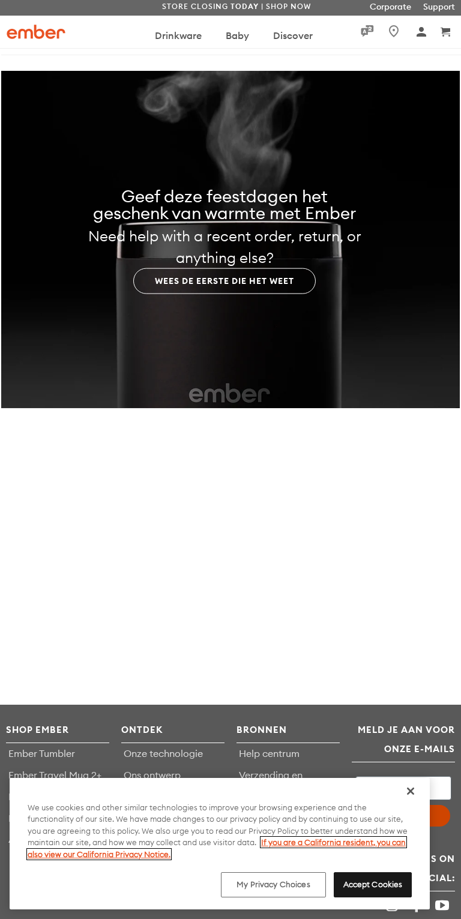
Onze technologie (163, 753)
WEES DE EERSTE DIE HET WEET (224, 280)
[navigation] (212, 32)
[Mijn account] (422, 32)
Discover (293, 35)
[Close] (410, 791)
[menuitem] (178, 41)
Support (439, 7)
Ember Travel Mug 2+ (54, 775)
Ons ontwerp (152, 775)
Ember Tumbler (41, 753)
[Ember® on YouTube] (443, 905)
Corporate (390, 7)
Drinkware (178, 35)
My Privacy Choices (273, 884)
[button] (446, 32)
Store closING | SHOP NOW (236, 6)
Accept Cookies (373, 884)
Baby (237, 35)
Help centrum (269, 753)
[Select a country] (391, 31)
